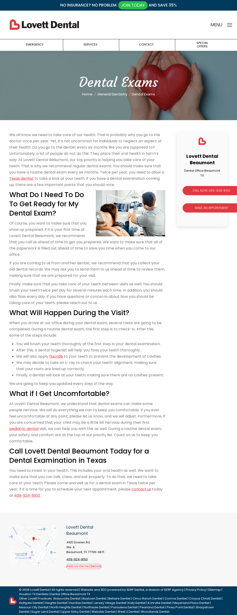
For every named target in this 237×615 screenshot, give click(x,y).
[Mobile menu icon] (229, 25)
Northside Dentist (96, 607)
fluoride (56, 356)
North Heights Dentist (65, 607)
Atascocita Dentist (66, 598)
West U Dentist (128, 611)
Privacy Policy (196, 590)
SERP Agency (174, 590)
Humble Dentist (80, 603)
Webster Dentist (103, 611)
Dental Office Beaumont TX (70, 594)
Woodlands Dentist (155, 611)
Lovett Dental (40, 590)
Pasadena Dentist (124, 607)
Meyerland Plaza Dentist (191, 603)
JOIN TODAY (133, 5)
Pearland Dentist (152, 607)
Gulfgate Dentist (31, 603)
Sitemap (214, 590)
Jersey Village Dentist (110, 603)
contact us (141, 489)
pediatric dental (23, 428)
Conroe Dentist (176, 598)
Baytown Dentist (94, 598)
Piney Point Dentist (180, 607)
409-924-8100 (27, 495)
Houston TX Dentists (33, 594)
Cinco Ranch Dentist (147, 598)
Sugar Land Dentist (45, 611)
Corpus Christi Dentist (205, 598)
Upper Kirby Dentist (75, 611)
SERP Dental (135, 590)
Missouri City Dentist (33, 607)
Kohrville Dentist (159, 603)
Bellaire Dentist (119, 598)
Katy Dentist (137, 603)
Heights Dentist (56, 603)
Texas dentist (21, 178)
